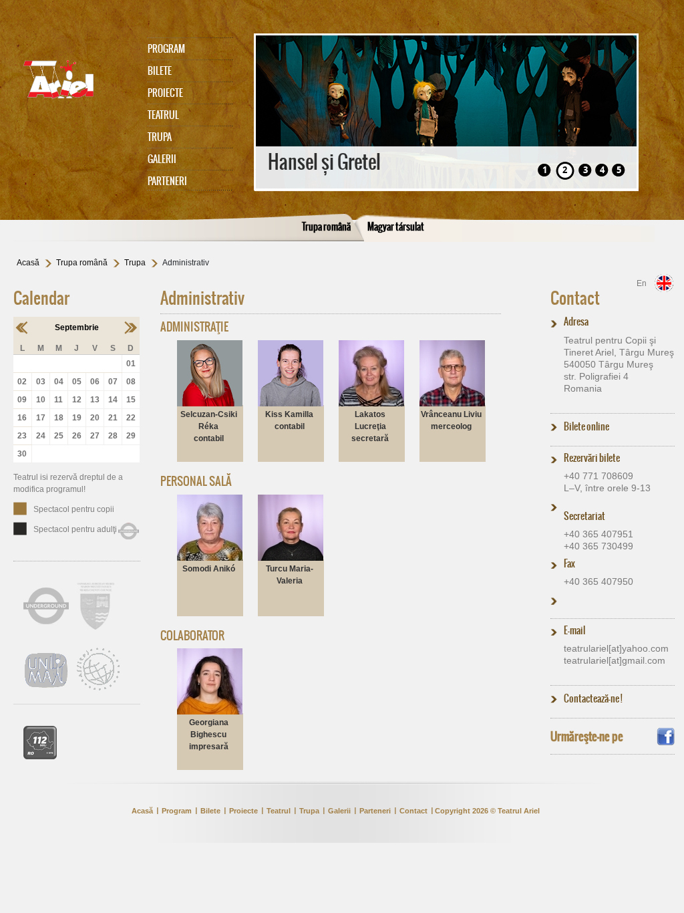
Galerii (162, 159)
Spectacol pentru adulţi (75, 529)
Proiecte (165, 93)
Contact (575, 298)
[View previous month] (22, 327)
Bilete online (586, 426)
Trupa (160, 137)
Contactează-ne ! (593, 698)
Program (166, 48)
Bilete (160, 70)
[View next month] (131, 327)
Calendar (41, 298)
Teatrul (163, 115)
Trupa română (326, 226)
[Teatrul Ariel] (73, 79)
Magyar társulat (395, 226)
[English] (664, 283)
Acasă (28, 262)
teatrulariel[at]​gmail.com (614, 660)
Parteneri (167, 181)
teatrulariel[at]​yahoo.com (616, 648)
